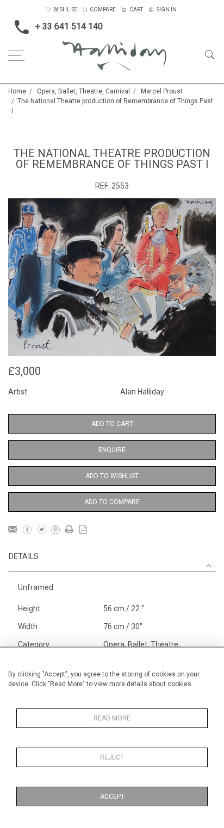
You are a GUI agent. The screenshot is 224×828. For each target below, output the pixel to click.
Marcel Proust (162, 91)
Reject (112, 757)
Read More (112, 718)
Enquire (112, 450)
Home (17, 91)
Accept (112, 796)
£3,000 (24, 371)
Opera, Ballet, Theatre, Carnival (83, 91)
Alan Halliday (142, 391)
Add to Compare (112, 502)
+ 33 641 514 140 (69, 26)
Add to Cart (112, 424)
